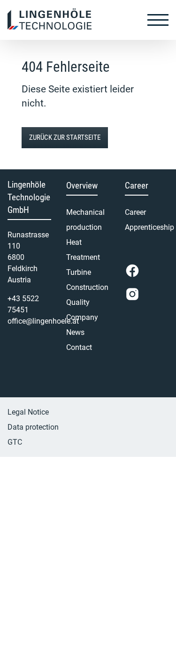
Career (135, 212)
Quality (78, 302)
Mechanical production (85, 220)
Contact (79, 347)
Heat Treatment (83, 250)
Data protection (33, 427)
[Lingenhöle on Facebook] (132, 270)
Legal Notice (28, 412)
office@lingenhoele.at (43, 321)
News (75, 332)
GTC (15, 442)
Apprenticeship (146, 227)
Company (82, 317)
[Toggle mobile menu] (157, 19)
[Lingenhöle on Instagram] (132, 294)
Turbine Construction (87, 280)
